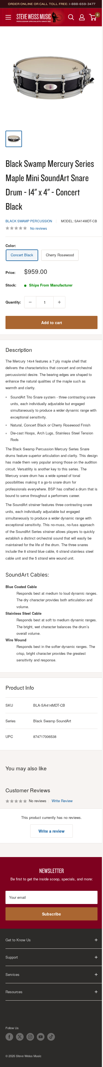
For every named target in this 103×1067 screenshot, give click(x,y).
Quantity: (13, 302)
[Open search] (71, 17)
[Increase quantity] (59, 302)
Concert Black (22, 254)
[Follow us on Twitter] (20, 1037)
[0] (93, 17)
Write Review (62, 800)
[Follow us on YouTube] (40, 1037)
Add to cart (51, 322)
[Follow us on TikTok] (51, 1037)
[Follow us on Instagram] (30, 1037)
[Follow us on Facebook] (9, 1037)
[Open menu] (8, 17)
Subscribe (51, 914)
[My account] (82, 17)
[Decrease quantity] (30, 302)
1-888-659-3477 (82, 4)
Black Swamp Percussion (28, 220)
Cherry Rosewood (60, 254)
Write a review (51, 831)
